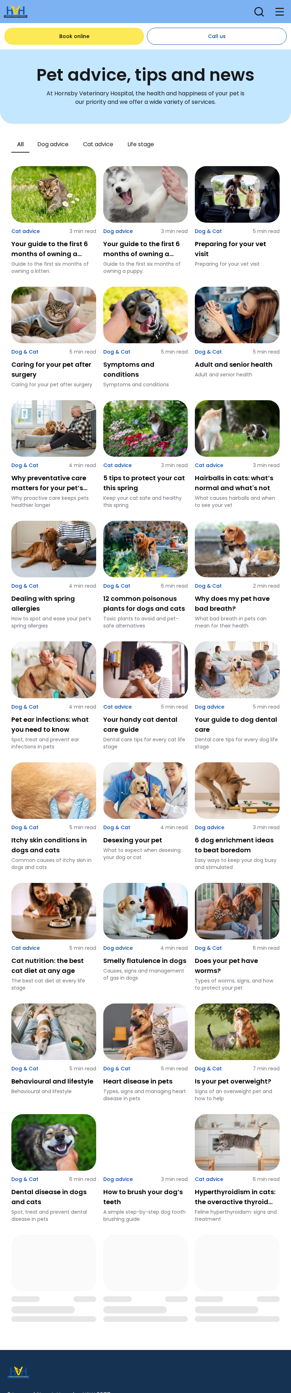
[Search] (259, 12)
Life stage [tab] (140, 144)
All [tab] (20, 144)
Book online (74, 36)
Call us (217, 36)
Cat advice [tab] (98, 144)
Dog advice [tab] (52, 144)
